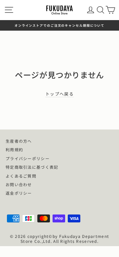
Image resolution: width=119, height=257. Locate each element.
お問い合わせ (19, 184)
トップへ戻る (59, 94)
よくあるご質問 (21, 176)
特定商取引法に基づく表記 (32, 167)
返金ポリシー (19, 193)
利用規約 (14, 149)
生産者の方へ (19, 141)
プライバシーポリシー (28, 158)
